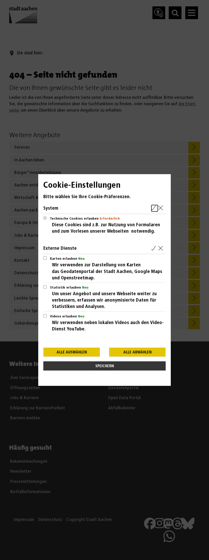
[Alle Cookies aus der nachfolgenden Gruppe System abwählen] (162, 208)
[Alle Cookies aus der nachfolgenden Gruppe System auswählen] (154, 208)
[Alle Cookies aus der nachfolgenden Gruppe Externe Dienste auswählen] (154, 248)
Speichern (104, 366)
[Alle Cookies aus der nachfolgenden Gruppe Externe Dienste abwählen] (162, 248)
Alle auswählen (72, 352)
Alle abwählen (137, 352)
